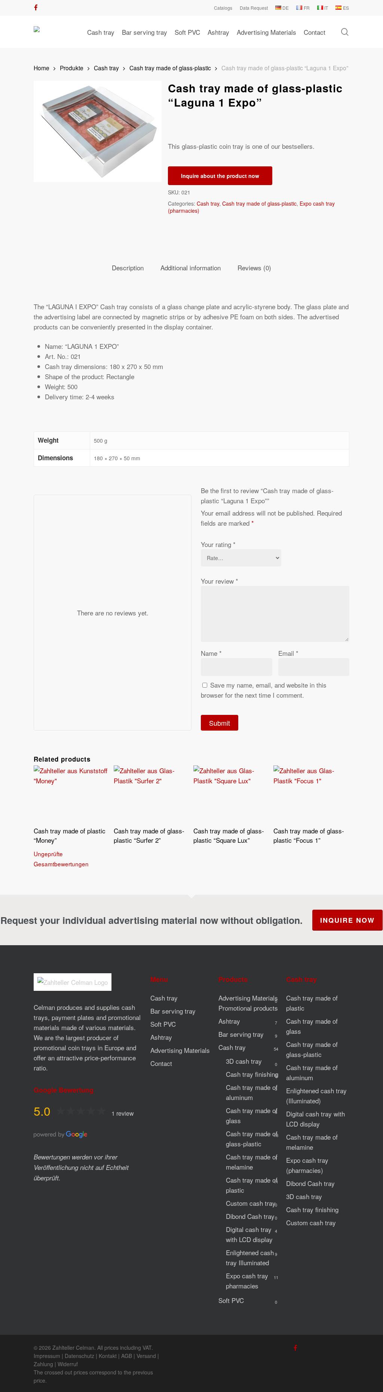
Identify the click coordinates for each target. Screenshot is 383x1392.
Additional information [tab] (190, 267)
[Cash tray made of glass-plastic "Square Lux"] (231, 793)
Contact (161, 1063)
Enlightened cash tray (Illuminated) (316, 1095)
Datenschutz (79, 1355)
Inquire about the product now (220, 175)
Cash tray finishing (252, 1074)
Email (288, 653)
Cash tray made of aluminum (252, 1092)
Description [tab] (128, 267)
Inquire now (347, 920)
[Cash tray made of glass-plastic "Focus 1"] (311, 793)
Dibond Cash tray (250, 1216)
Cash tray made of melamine (252, 1161)
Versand (146, 1355)
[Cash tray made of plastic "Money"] (72, 793)
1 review (122, 1113)
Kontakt (108, 1355)
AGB (126, 1355)
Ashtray (161, 1037)
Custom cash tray (251, 1203)
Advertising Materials (180, 1050)
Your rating (218, 544)
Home (41, 68)
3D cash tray (244, 1061)
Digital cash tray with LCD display (249, 1234)
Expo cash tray (247, 1280)
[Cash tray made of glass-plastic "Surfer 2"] (152, 793)
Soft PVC (163, 1024)
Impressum (47, 1355)
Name (211, 653)
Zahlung (43, 1364)
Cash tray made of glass (252, 1115)
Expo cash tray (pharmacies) (307, 1165)
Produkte (71, 68)
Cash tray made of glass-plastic (170, 68)
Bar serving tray (173, 1010)
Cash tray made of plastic (252, 1185)
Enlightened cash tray (250, 1257)
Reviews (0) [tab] (254, 267)
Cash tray (106, 68)
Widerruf (68, 1364)
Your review (219, 581)
